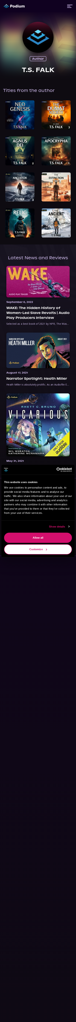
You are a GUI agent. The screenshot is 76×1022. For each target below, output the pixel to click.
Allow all (38, 537)
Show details (57, 526)
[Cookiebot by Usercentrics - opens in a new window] (56, 469)
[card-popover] (19, 114)
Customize (36, 549)
